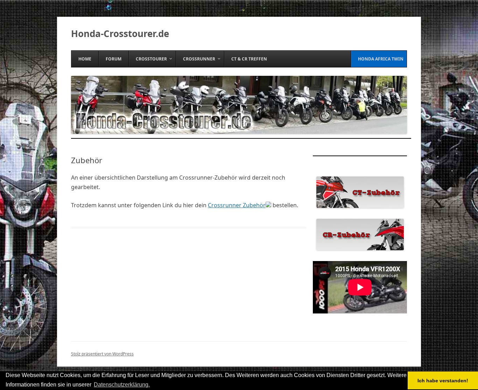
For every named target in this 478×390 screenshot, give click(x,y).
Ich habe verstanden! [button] (442, 380)
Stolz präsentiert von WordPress (102, 354)
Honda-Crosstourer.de (120, 33)
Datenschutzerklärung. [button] (122, 385)
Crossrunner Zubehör (237, 205)
